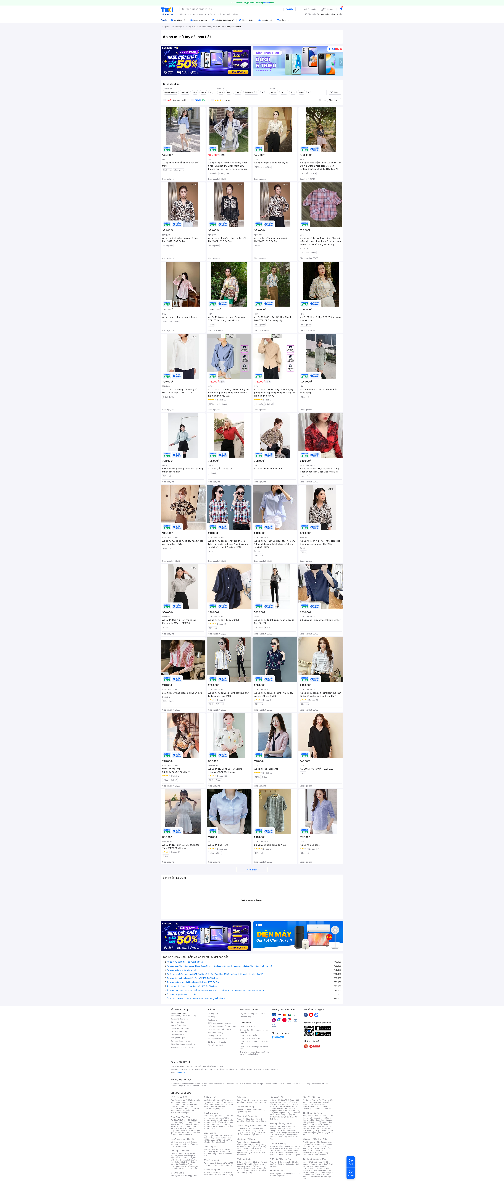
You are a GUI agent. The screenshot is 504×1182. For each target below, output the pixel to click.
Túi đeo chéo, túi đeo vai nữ (214, 1163)
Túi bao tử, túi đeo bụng (224, 1175)
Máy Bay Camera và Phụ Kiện (317, 1154)
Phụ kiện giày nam (215, 1154)
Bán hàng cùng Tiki (247, 1017)
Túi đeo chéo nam (217, 1172)
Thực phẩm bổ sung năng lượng (318, 1132)
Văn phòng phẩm (288, 1174)
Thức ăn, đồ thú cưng (183, 1133)
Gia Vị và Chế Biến (248, 1166)
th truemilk (197, 1084)
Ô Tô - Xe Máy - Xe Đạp (280, 1159)
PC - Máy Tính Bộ (247, 1135)
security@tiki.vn (189, 1047)
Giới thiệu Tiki (213, 1014)
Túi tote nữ (218, 1165)
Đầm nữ (212, 1100)
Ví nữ (228, 1163)
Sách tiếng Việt (275, 1174)
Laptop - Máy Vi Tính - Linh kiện (251, 1125)
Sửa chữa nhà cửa (247, 1144)
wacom (288, 1084)
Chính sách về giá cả (248, 1027)
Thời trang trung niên (216, 1108)
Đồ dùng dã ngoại (318, 1118)
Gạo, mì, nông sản (183, 1126)
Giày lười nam (209, 1149)
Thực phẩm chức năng (183, 1156)
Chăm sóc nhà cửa (185, 1135)
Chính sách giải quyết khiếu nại (219, 1029)
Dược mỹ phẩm (191, 1168)
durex (223, 1084)
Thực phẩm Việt (190, 1122)
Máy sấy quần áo (314, 1108)
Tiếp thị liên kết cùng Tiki (217, 1039)
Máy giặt (310, 1104)
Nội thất (248, 1146)
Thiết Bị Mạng (250, 1133)
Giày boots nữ (212, 1140)
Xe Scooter (290, 1164)
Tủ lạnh (310, 1102)
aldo (254, 1084)
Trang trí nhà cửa (243, 1142)
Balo (238, 1100)
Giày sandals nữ (217, 1138)
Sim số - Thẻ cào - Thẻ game (289, 1155)
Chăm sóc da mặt (177, 1154)
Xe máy (277, 1164)
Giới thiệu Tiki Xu (214, 1036)
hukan (189, 1086)
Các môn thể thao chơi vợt (317, 1127)
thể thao (235, 14)
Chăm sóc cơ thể (182, 1158)
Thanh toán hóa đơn (277, 1146)
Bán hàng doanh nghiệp (217, 1042)
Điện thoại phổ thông (183, 1144)
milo (241, 1084)
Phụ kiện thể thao (317, 1120)
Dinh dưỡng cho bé (182, 1106)
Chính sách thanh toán (248, 1035)
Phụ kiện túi (227, 1165)
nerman (281, 1084)
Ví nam (206, 1172)
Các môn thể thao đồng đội (318, 1126)
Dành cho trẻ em (182, 1130)
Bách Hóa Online (244, 1159)
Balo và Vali (242, 1097)
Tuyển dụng (212, 1020)
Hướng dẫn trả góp (178, 1038)
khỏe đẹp (212, 14)
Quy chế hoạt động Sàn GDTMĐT (252, 1014)
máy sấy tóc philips (319, 1164)
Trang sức (240, 1119)
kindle (274, 1084)
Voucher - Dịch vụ (278, 1143)
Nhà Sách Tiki (276, 1171)
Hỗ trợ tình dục (189, 1166)
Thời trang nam (211, 1113)
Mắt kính (257, 1110)
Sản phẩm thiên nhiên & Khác (184, 1161)
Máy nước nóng (317, 1106)
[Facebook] (306, 1015)
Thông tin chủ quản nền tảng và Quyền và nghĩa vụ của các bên (254, 1053)
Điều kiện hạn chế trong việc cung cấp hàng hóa (254, 1031)
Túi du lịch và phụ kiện (250, 1100)
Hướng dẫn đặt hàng (178, 1025)
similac (314, 1084)
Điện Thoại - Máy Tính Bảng (183, 1139)
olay (308, 1084)
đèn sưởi (314, 1162)
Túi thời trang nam (212, 1169)
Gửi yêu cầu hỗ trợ (177, 1022)
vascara (174, 1084)
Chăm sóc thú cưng (244, 1162)
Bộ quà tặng (247, 1172)
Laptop (258, 1135)
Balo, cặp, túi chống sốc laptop (252, 1101)
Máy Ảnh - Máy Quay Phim (315, 1139)
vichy (195, 1086)
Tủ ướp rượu (326, 1108)
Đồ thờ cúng (245, 1153)
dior (179, 1084)
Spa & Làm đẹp (286, 1148)
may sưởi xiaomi (314, 1168)
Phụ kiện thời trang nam (251, 1111)
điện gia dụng (185, 14)
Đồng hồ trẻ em (261, 1121)
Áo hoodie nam (214, 1120)
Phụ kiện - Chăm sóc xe (279, 1162)
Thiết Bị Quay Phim (316, 1153)
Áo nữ (206, 1100)
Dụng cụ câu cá (314, 1124)
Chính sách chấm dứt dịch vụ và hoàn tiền (254, 1048)
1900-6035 (181, 1014)
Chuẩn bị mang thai (182, 1113)
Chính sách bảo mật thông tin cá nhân (222, 1026)
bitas (327, 1084)
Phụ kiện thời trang (245, 1107)
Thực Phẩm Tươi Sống (180, 1117)
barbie (204, 1084)
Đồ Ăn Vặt (245, 1168)
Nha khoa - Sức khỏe (284, 1153)
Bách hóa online (281, 1111)
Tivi (308, 1106)
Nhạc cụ (254, 1153)
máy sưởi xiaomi (320, 1170)
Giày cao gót (208, 1136)
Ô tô (282, 1164)
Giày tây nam (220, 1149)
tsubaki (204, 1086)
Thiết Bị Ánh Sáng (317, 1144)
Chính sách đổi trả (177, 1035)
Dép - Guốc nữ (220, 1136)
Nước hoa (179, 1166)
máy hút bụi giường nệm (317, 1171)
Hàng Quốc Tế (276, 1097)
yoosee (303, 1084)
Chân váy (219, 1104)
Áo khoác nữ (221, 1102)
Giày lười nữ (223, 1140)
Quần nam (218, 1116)
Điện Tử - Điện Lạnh (312, 1097)
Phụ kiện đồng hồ (247, 1121)
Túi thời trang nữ (211, 1160)
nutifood (268, 1084)
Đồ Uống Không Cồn (250, 1170)
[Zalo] (316, 1015)
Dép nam (215, 1151)
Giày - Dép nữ (210, 1133)
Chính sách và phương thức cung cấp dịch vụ (254, 1042)
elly (237, 1084)
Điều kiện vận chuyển (216, 1045)
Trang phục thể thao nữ (311, 1116)
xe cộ (195, 14)
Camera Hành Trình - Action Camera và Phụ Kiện (317, 1146)
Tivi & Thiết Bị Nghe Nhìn (283, 1116)
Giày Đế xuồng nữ (218, 1142)
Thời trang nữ (210, 1097)
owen (211, 1084)
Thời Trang (290, 1100)
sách (228, 14)
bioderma (230, 1084)
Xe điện (292, 1162)
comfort (321, 1084)
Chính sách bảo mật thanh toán (220, 1023)
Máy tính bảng (181, 1146)
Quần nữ (219, 1100)
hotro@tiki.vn (190, 1044)
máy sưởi (306, 1162)
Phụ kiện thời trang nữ (245, 1110)
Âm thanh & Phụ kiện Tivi (312, 1100)
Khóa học (289, 1146)
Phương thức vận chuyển (180, 1028)
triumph (260, 1084)
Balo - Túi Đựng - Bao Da (317, 1148)
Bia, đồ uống (179, 1128)
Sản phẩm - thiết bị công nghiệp (285, 1114)
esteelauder (187, 1084)
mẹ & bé (202, 14)
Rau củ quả (179, 1122)
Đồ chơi (194, 1100)
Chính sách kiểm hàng (179, 1031)
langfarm (182, 1086)
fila (199, 1086)
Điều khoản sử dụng (215, 1033)
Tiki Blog (211, 1017)
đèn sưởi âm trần (314, 1177)
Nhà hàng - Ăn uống (282, 1150)
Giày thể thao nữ (322, 1130)
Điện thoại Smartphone (179, 1142)
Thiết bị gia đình (191, 1176)
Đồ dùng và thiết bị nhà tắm (252, 1148)
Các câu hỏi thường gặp (179, 1019)
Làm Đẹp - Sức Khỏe (180, 1151)
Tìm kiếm (289, 9)
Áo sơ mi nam (218, 1118)
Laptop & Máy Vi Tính (287, 1113)
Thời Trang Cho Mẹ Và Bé (180, 1100)
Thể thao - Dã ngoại (280, 1104)
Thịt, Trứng (182, 1120)
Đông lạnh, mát (186, 1124)
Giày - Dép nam (211, 1146)
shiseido (174, 1086)
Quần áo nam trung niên (217, 1126)
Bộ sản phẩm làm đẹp (184, 1167)
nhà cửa (221, 14)
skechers (247, 1084)
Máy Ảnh (322, 1155)
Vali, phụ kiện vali (260, 1102)
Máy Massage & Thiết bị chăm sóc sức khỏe (186, 1159)
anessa (295, 1084)
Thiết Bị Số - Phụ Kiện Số (281, 1123)
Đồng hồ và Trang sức (247, 1116)
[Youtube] (311, 1015)
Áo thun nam (208, 1116)
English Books (282, 1176)
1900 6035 (181, 1073)
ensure (217, 1084)
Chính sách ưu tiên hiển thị (250, 1038)
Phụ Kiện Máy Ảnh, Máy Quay (314, 1142)
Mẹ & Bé (284, 1108)
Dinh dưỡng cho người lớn (184, 1108)
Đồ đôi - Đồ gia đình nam (220, 1122)
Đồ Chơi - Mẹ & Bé (179, 1097)
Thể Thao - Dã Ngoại (312, 1113)
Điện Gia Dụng (177, 1173)
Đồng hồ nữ (250, 1119)
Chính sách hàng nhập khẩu (181, 1041)
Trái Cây (174, 1120)
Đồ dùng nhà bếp (177, 1176)
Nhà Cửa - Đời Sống (246, 1139)
